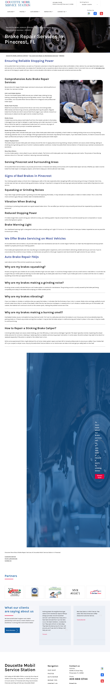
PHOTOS (22, 11)
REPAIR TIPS (48, 11)
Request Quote (99, 476)
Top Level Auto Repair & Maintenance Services (43, 56)
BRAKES (28, 30)
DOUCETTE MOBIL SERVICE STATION (19, 28)
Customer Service (10, 556)
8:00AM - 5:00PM (87, 4)
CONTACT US (61, 11)
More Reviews (10, 630)
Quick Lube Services (11, 558)
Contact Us (8, 561)
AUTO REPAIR (34, 11)
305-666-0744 (57, 2)
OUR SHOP (10, 11)
